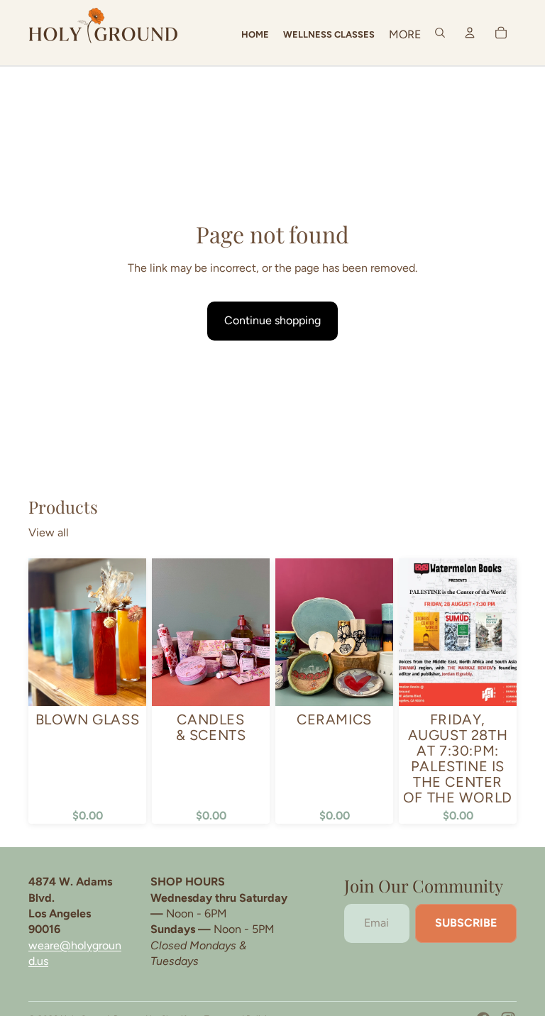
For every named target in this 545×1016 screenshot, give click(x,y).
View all (48, 532)
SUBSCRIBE (466, 922)
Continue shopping (272, 320)
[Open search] (440, 32)
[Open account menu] (469, 32)
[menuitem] (405, 34)
